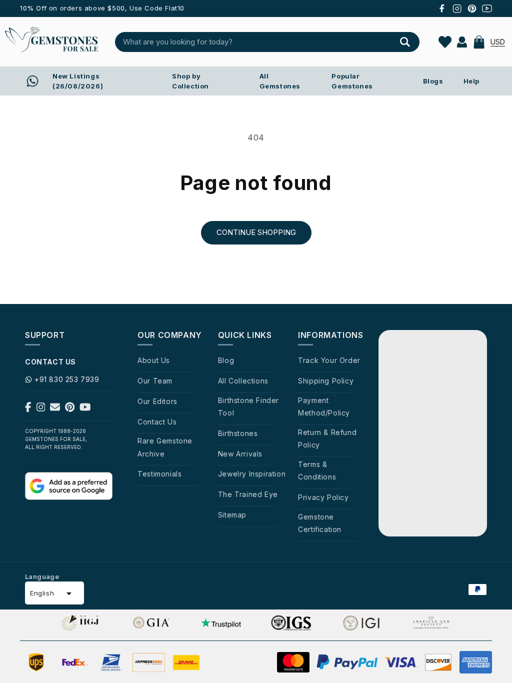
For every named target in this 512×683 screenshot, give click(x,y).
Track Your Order (329, 360)
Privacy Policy (323, 497)
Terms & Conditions (317, 470)
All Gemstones (280, 81)
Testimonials (160, 474)
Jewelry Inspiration (252, 474)
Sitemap (232, 514)
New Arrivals (240, 454)
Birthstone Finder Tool (248, 406)
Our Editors (158, 401)
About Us (154, 360)
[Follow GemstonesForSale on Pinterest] (69, 409)
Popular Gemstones (352, 81)
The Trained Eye (248, 494)
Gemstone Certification (320, 523)
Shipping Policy (326, 380)
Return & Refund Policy (327, 438)
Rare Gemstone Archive (165, 447)
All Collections (243, 380)
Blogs (433, 81)
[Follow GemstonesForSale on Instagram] (41, 409)
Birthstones (238, 433)
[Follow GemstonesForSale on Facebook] (28, 409)
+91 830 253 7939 (67, 379)
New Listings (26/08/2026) (77, 81)
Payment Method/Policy (324, 406)
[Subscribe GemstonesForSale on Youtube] (85, 409)
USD (497, 42)
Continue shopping (256, 232)
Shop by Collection (190, 81)
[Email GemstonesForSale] (55, 409)
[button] (479, 42)
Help (472, 81)
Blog (226, 360)
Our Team (155, 380)
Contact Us (157, 422)
